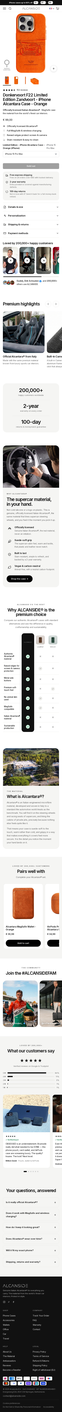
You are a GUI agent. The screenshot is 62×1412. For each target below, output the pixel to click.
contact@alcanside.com (14, 1396)
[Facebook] (13, 1302)
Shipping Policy (40, 1365)
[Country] (52, 8)
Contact (36, 1329)
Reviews (7, 1365)
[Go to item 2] (16, 80)
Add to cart (23, 943)
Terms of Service (41, 1356)
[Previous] (48, 304)
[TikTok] (8, 1302)
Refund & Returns (41, 1361)
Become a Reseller (12, 1370)
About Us (7, 1351)
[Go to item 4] (35, 80)
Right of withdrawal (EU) (44, 1370)
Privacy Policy (39, 1351)
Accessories (8, 1320)
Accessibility (48, 1407)
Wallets (6, 1325)
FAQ (35, 1320)
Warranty (37, 1325)
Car (4, 1334)
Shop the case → (19, 578)
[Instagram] (4, 1302)
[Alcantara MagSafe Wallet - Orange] (23, 903)
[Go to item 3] (25, 80)
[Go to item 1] (7, 80)
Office (6, 1329)
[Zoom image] (53, 68)
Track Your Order (41, 1315)
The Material (9, 1356)
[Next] (56, 304)
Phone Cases (9, 1315)
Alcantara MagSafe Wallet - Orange (21, 928)
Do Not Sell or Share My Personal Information (22, 1407)
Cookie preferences (11, 1403)
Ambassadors (9, 1361)
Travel (6, 1338)
